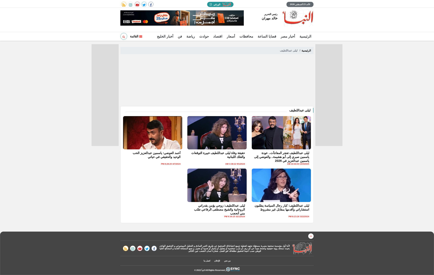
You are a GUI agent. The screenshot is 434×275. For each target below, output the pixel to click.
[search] (123, 36)
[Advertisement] (217, 80)
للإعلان (217, 261)
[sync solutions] (233, 270)
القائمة (134, 36)
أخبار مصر (288, 36)
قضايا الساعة (267, 36)
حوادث (204, 36)
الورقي (216, 4)
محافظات (246, 36)
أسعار (231, 36)
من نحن (227, 261)
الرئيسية (305, 36)
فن (180, 36)
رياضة (190, 36)
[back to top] (311, 236)
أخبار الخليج (165, 36)
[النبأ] (297, 18)
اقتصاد (217, 36)
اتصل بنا (207, 261)
